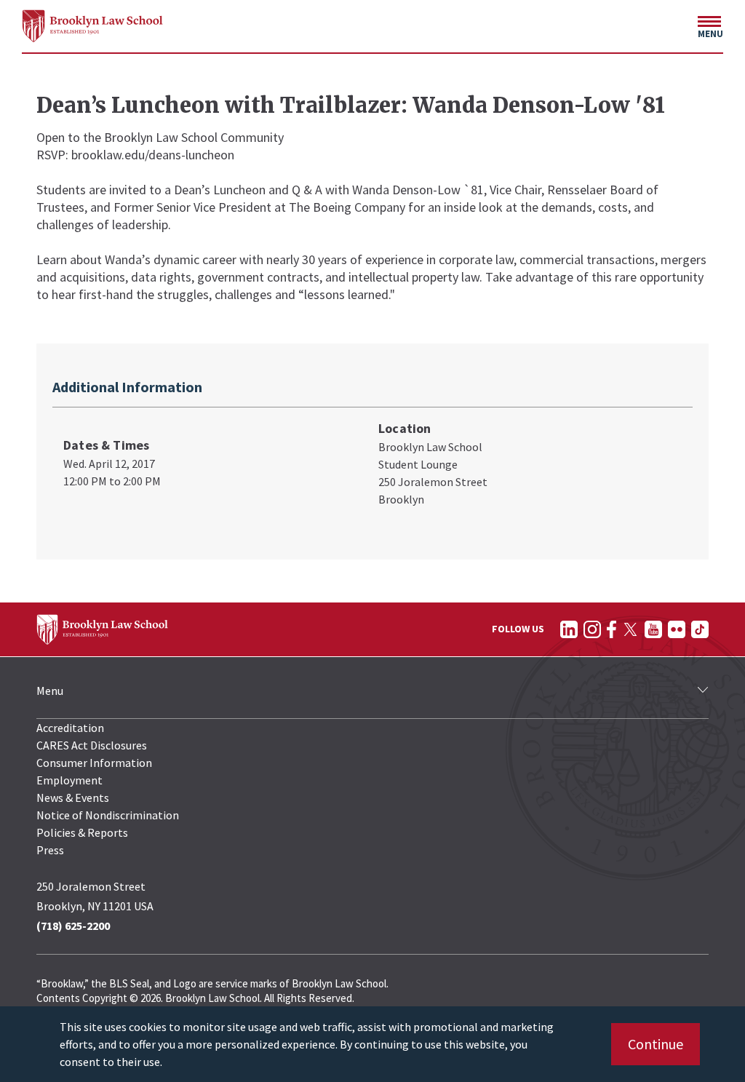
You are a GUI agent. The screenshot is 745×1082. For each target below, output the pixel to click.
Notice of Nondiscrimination (107, 815)
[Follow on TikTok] (700, 629)
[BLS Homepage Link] (93, 25)
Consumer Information (94, 762)
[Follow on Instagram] (592, 629)
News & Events (72, 797)
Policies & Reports (82, 832)
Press (50, 850)
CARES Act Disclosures (91, 745)
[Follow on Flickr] (676, 629)
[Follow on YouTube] (653, 629)
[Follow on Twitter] (630, 629)
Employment (69, 780)
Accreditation (70, 727)
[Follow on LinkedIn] (569, 629)
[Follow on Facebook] (611, 629)
